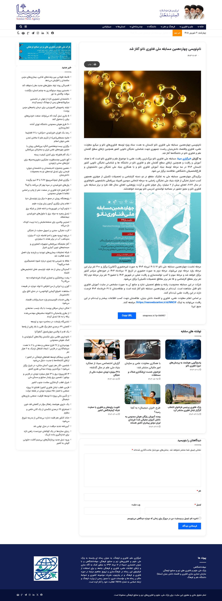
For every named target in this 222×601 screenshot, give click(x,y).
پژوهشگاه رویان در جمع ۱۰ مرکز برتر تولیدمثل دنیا (47, 198)
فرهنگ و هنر (169, 26)
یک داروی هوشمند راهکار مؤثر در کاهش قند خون (46, 404)
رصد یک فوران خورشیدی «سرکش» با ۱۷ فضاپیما (47, 132)
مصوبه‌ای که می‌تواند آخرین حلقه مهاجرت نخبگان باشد (147, 33)
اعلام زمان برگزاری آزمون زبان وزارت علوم (50, 203)
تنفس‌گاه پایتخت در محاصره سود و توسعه (50, 321)
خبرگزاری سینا (184, 159)
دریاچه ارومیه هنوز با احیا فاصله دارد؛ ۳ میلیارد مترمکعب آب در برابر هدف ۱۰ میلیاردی (48, 237)
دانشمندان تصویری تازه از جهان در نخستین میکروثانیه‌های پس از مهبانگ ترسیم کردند (49, 100)
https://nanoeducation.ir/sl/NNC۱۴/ (155, 302)
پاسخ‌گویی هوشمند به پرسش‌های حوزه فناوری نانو (185, 364)
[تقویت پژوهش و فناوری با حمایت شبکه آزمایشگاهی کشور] (102, 394)
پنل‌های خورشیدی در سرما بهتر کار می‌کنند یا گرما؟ (47, 185)
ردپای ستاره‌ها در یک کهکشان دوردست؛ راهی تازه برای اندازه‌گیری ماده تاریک (46, 433)
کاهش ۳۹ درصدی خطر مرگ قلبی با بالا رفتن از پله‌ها (45, 326)
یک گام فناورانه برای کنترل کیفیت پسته (51, 154)
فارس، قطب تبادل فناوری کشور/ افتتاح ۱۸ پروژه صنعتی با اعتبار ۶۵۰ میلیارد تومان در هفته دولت (47, 389)
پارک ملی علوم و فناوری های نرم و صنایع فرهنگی (184, 570)
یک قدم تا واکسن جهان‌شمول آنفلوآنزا (52, 331)
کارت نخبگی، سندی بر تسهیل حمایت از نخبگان (48, 230)
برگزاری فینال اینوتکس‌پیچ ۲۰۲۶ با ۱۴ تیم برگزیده (47, 180)
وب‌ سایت (135, 504)
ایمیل (198, 504)
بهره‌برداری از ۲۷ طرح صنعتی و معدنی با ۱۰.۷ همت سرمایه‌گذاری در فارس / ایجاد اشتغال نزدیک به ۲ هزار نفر (45, 349)
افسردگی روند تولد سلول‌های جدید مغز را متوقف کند (45, 85)
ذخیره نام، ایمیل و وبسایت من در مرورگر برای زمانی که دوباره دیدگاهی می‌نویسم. (162, 518)
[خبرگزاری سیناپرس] (179, 12)
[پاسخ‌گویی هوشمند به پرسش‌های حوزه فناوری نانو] (183, 349)
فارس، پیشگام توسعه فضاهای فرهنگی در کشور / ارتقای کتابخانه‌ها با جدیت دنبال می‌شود (47, 358)
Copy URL (127, 315)
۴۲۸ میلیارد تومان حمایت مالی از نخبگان (103, 369)
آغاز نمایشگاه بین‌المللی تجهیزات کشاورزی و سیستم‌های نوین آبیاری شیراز (49, 245)
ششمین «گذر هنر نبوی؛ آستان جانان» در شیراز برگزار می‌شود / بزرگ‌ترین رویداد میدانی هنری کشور (46, 367)
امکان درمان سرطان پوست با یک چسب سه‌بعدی (47, 308)
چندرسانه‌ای (137, 26)
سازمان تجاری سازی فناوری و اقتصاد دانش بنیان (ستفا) (181, 574)
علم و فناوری (187, 26)
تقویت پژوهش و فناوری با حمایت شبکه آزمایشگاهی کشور (104, 408)
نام (199, 491)
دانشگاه (152, 26)
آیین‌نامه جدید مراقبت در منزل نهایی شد (51, 426)
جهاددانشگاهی (199, 567)
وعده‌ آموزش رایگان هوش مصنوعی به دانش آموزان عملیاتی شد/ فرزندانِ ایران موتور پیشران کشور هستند (142, 415)
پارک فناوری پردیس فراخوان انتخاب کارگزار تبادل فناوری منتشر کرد (184, 408)
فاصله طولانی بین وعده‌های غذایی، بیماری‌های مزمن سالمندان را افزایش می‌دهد (45, 78)
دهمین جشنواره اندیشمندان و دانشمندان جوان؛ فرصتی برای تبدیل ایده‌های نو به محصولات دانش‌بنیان (47, 171)
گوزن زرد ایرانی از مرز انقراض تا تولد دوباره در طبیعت (45, 286)
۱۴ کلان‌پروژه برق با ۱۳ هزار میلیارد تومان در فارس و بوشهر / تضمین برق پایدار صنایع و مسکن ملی (46, 375)
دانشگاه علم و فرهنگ (196, 577)
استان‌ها (121, 26)
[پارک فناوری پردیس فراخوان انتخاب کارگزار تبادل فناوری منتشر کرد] (183, 394)
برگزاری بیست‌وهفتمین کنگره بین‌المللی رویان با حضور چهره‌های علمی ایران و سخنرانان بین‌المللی (47, 148)
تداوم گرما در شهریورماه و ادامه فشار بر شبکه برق (47, 208)
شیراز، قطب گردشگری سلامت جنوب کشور (50, 382)
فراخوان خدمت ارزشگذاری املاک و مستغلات (142, 369)
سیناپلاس (106, 26)
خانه (202, 26)
